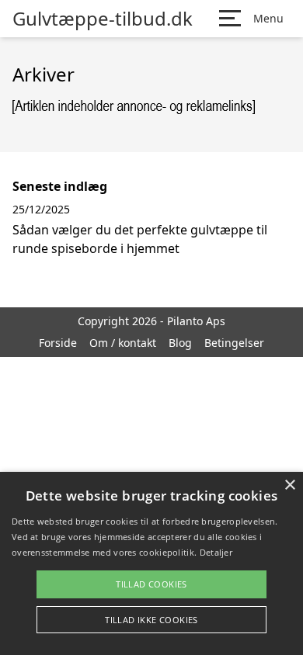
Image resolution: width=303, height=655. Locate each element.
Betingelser (234, 342)
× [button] (289, 485)
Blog (180, 342)
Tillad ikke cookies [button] (151, 620)
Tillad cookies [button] (151, 584)
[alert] (151, 563)
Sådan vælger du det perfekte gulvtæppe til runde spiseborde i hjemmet (139, 239)
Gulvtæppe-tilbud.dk (102, 18)
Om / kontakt (122, 342)
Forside (58, 342)
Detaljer (216, 552)
